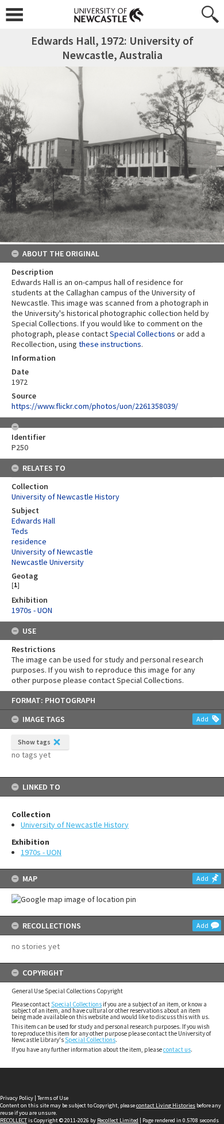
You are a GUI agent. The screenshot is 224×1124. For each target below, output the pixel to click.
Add (202, 719)
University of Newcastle (52, 552)
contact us (177, 1049)
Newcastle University (47, 562)
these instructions (110, 344)
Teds (19, 531)
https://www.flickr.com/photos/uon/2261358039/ (94, 406)
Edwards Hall (33, 521)
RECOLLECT (13, 1120)
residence (29, 541)
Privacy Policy (16, 1098)
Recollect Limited (117, 1120)
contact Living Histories (165, 1105)
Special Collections (76, 1004)
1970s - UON (41, 852)
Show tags (34, 741)
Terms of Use (52, 1098)
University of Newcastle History (75, 824)
